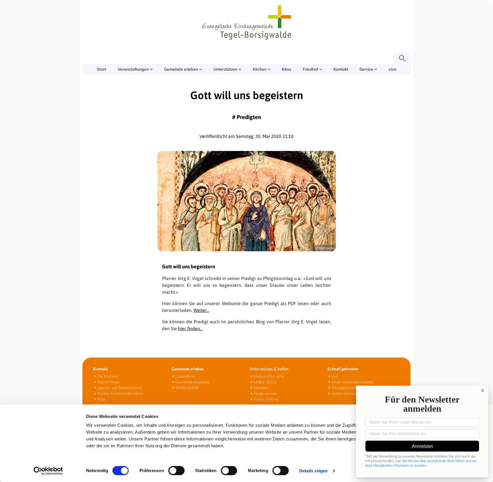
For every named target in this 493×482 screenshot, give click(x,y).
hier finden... (190, 328)
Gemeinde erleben (181, 69)
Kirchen (260, 69)
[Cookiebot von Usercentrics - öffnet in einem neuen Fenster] (48, 471)
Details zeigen (313, 470)
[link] (135, 69)
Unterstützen (226, 69)
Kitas (286, 69)
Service (366, 69)
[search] (402, 58)
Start (101, 69)
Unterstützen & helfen (269, 368)
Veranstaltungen (134, 69)
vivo (392, 69)
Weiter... (201, 310)
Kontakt (341, 69)
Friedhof (311, 69)
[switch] (176, 470)
